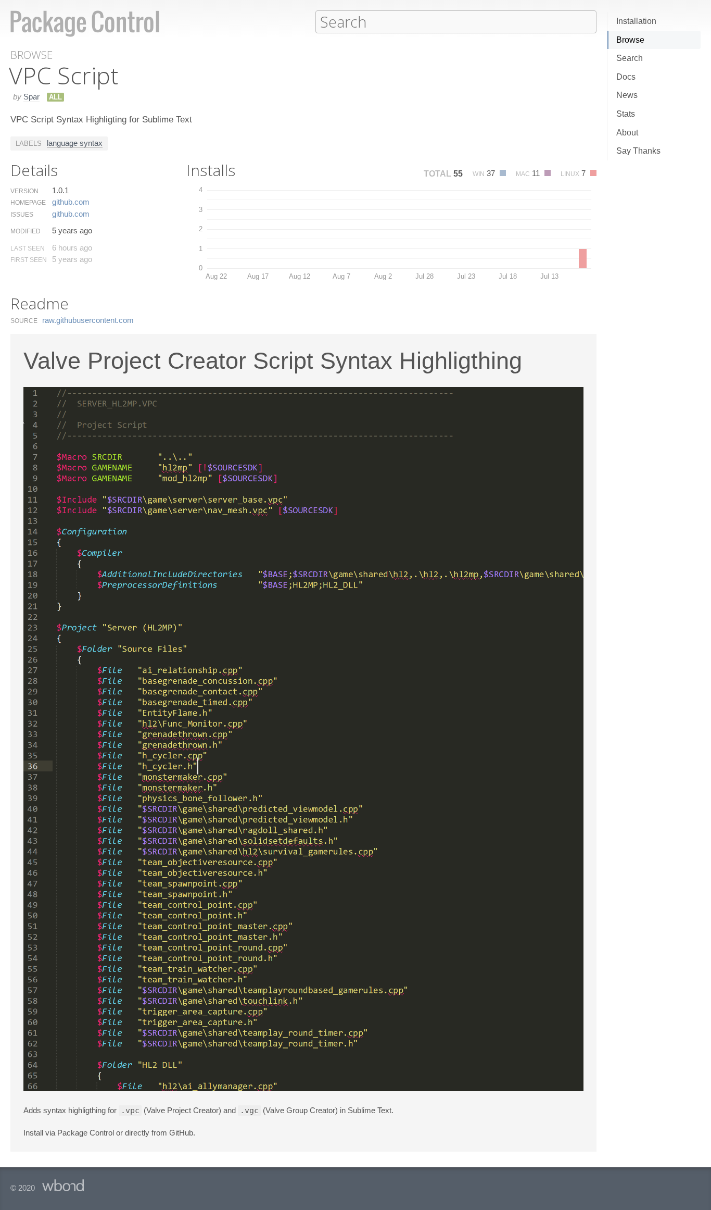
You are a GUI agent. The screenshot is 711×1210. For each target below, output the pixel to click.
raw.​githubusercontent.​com (88, 320)
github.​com (71, 201)
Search (629, 58)
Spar (31, 96)
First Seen (28, 260)
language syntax (75, 143)
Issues (21, 214)
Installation (636, 21)
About (627, 132)
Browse (630, 39)
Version (24, 191)
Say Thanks (638, 150)
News (627, 95)
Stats (625, 113)
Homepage (28, 202)
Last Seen (27, 248)
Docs (626, 76)
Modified (25, 231)
